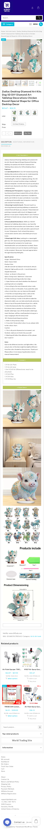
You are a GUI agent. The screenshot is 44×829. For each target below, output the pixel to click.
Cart (2, 769)
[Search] (40, 727)
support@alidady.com (8, 799)
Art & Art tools (11, 31)
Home (3, 31)
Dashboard (5, 762)
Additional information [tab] (23, 142)
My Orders (5, 764)
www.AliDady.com (25, 822)
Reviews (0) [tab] (5, 146)
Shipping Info (5, 784)
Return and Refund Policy (10, 782)
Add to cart (18, 133)
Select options (12, 678)
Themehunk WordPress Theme (27, 827)
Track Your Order (7, 766)
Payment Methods (7, 789)
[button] (39, 43)
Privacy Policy (6, 786)
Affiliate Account (7, 791)
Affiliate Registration (8, 794)
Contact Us (5, 779)
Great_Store (14, 676)
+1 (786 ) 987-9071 (8, 802)
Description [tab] (6, 142)
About (3, 777)
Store (3, 771)
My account (5, 759)
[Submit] (39, 18)
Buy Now (28, 133)
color (4, 116)
